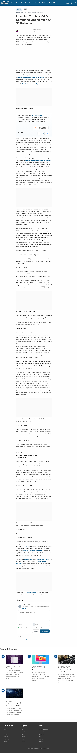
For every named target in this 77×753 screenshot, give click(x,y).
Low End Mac (28, 559)
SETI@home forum (30, 592)
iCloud (41, 741)
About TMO (6, 741)
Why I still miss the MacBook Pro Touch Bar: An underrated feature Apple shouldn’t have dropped (66, 669)
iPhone (23, 736)
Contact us (6, 739)
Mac (23, 734)
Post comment (44, 631)
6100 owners (42, 561)
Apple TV (37, 3)
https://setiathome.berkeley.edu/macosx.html (31, 77)
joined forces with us (42, 559)
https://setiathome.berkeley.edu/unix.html (38, 160)
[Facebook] (47, 133)
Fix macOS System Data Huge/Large (13, 667)
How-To (31, 3)
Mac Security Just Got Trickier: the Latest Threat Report (40, 668)
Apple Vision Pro (43, 729)
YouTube (6, 734)
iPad (23, 739)
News (12, 3)
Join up (27, 546)
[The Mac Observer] (5, 3)
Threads (6, 736)
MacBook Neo (53, 3)
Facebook (6, 732)
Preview (36, 631)
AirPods (23, 741)
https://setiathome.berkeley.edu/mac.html (34, 84)
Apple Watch (42, 732)
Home (19, 9)
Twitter (5, 729)
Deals (17, 3)
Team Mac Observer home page (32, 551)
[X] (39, 133)
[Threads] (43, 133)
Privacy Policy (7, 744)
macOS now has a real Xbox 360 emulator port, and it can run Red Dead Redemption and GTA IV (13, 703)
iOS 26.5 (44, 3)
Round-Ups (24, 3)
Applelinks (19, 564)
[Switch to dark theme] (71, 3)
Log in (24, 608)
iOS (40, 736)
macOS (25, 9)
